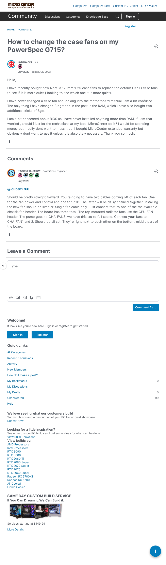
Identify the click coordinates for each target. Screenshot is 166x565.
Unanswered (83, 398)
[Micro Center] (22, 16)
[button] (156, 46)
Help (10, 403)
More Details (15, 529)
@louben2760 (18, 189)
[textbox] (83, 266)
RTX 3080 (14, 455)
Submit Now (15, 420)
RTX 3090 (14, 451)
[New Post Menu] (155, 551)
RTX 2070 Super (18, 465)
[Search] (117, 16)
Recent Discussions (20, 358)
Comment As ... (145, 307)
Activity (12, 363)
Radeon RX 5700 (18, 480)
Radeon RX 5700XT (20, 476)
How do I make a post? (22, 375)
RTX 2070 (13, 469)
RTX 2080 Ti (15, 458)
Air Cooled (14, 483)
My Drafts (83, 392)
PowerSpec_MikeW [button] (29, 170)
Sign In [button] (18, 334)
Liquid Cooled (16, 487)
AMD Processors (18, 444)
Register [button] (42, 334)
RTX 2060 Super (18, 472)
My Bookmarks (83, 380)
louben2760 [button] (25, 61)
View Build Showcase (21, 437)
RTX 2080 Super (18, 462)
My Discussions (17, 386)
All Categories (16, 352)
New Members (17, 369)
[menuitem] (11, 297)
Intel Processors (17, 448)
